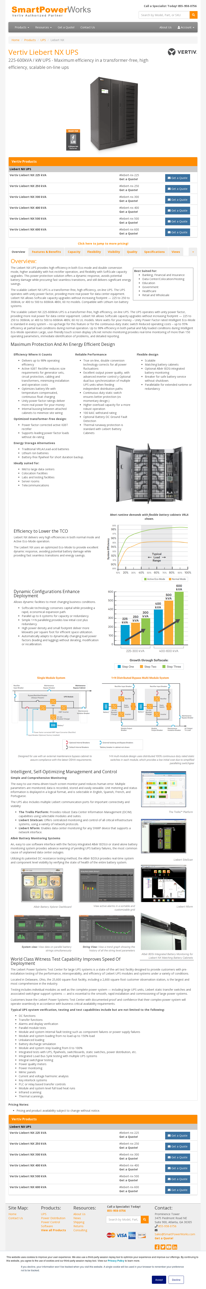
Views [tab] (176, 252)
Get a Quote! (66, 27)
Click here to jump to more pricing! (103, 243)
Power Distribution (53, 1218)
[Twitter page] (163, 1248)
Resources (42, 27)
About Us (166, 27)
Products (21, 27)
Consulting (80, 1230)
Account (186, 27)
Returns (78, 1226)
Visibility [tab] (114, 252)
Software (47, 1226)
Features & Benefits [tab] (46, 252)
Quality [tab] (132, 252)
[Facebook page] (157, 1248)
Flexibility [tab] (94, 252)
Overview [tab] (18, 252)
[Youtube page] (168, 1248)
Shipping (78, 1222)
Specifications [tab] (154, 252)
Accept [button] (159, 1279)
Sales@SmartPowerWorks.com (175, 1234)
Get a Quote (179, 178)
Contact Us (87, 27)
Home (15, 40)
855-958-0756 (116, 1211)
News (77, 1218)
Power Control (50, 1222)
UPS (43, 40)
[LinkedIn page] (174, 1248)
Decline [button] (176, 1279)
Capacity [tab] (74, 252)
